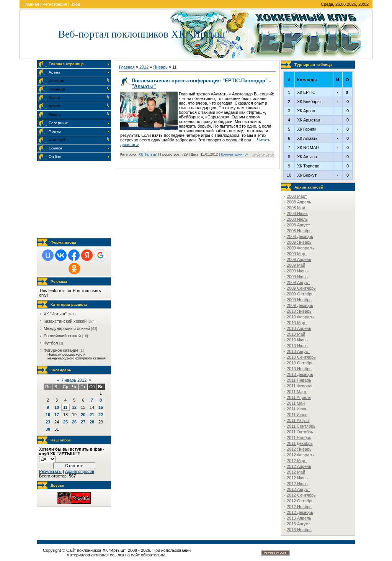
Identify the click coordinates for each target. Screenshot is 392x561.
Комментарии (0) (234, 154)
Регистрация (54, 4)
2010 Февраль (300, 317)
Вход (75, 4)
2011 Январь (299, 380)
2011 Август (298, 420)
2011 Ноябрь (299, 437)
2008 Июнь (297, 213)
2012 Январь (299, 449)
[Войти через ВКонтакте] (61, 255)
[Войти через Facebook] (74, 255)
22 (100, 414)
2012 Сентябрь (301, 495)
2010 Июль (297, 345)
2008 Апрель (299, 202)
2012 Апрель (299, 466)
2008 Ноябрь (299, 230)
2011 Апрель (299, 397)
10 (56, 407)
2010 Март (297, 322)
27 (83, 422)
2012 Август (298, 489)
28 (92, 422)
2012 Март (297, 460)
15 (100, 407)
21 (92, 414)
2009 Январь (299, 242)
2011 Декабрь (300, 443)
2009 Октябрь (300, 294)
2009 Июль (297, 276)
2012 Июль (297, 483)
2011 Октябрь (300, 432)
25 (65, 422)
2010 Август (298, 351)
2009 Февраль (300, 248)
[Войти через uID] (48, 255)
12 (74, 407)
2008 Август (298, 225)
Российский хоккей (62, 335)
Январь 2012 (74, 380)
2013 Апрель (299, 518)
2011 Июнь (297, 409)
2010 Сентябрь (301, 357)
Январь (160, 67)
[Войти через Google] (100, 255)
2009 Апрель (299, 259)
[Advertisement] (75, 199)
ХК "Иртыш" (55, 314)
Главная (31, 4)
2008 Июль (297, 219)
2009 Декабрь (300, 305)
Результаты (50, 471)
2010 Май (296, 334)
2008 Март (297, 196)
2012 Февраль (300, 455)
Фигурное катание (61, 350)
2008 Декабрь (300, 236)
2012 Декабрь (300, 512)
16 (48, 414)
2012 (144, 67)
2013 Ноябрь (299, 529)
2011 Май (296, 403)
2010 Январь (299, 311)
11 (65, 407)
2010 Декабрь (300, 374)
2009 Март (297, 253)
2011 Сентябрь (301, 426)
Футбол (51, 343)
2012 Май (296, 472)
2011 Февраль (300, 386)
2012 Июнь (297, 478)
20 (83, 414)
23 (48, 422)
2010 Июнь (297, 340)
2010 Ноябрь (299, 368)
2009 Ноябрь (299, 299)
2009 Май (296, 265)
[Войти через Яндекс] (87, 255)
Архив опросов (79, 471)
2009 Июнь (297, 271)
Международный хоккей (67, 328)
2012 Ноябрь (299, 506)
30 (48, 429)
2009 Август (298, 282)
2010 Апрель (299, 328)
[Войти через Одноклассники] (74, 268)
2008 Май (296, 207)
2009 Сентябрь (301, 288)
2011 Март (297, 391)
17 (56, 414)
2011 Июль (297, 414)
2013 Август (298, 524)
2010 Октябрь (300, 363)
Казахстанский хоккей (65, 321)
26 (74, 422)
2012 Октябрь (300, 501)
